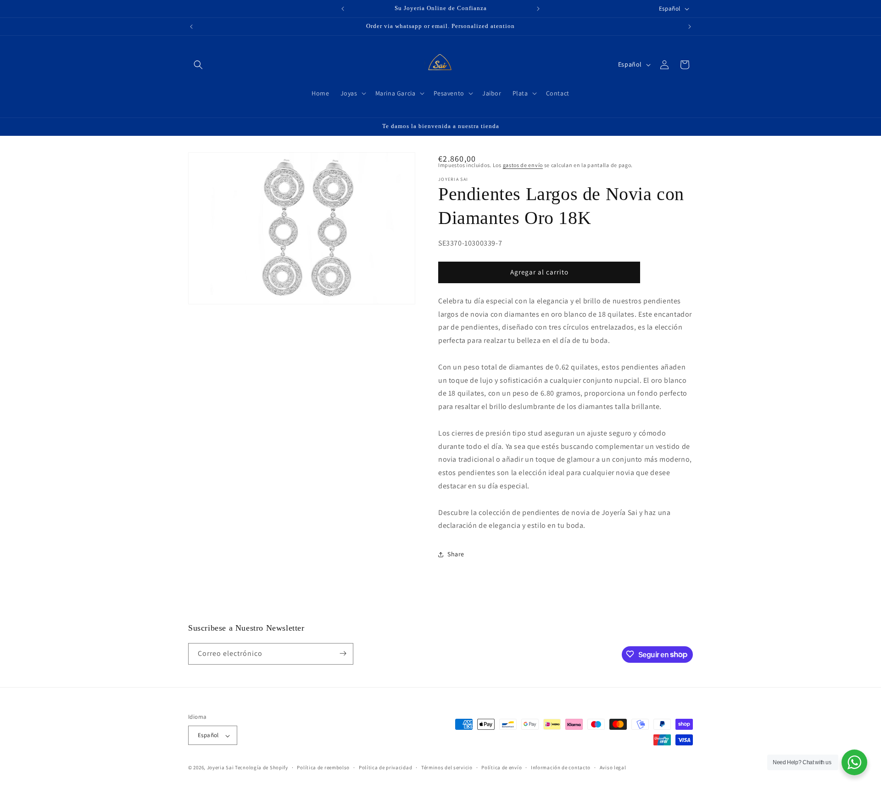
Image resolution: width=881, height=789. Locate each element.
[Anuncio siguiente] (538, 8)
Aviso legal (613, 767)
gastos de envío (523, 165)
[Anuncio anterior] (343, 8)
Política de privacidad (385, 767)
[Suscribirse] (343, 653)
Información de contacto (561, 767)
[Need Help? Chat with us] (854, 762)
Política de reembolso (323, 767)
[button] (198, 65)
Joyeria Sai (220, 768)
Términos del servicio (447, 767)
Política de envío (501, 767)
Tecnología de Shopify (261, 768)
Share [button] (455, 554)
